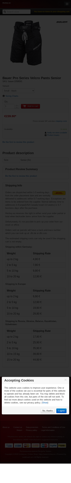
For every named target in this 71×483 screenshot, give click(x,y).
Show (45, 402)
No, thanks (47, 410)
